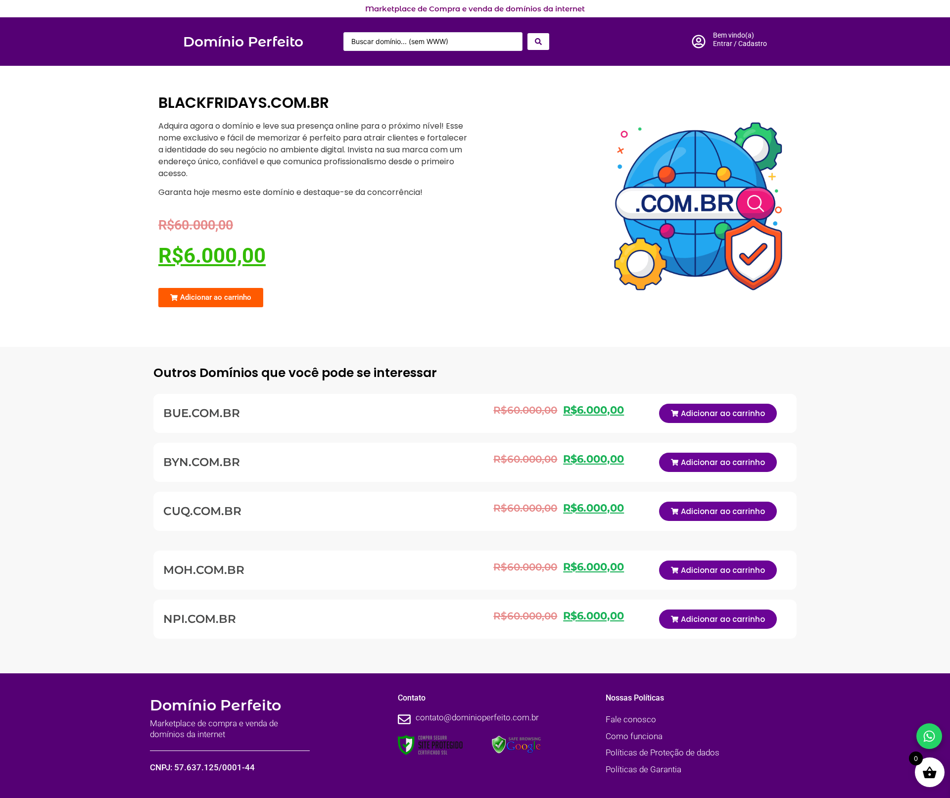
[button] (210, 297)
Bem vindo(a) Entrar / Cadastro (740, 39)
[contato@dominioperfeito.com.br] (404, 719)
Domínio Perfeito (243, 41)
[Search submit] (538, 41)
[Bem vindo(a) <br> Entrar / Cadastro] (699, 41)
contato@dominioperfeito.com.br (477, 717)
